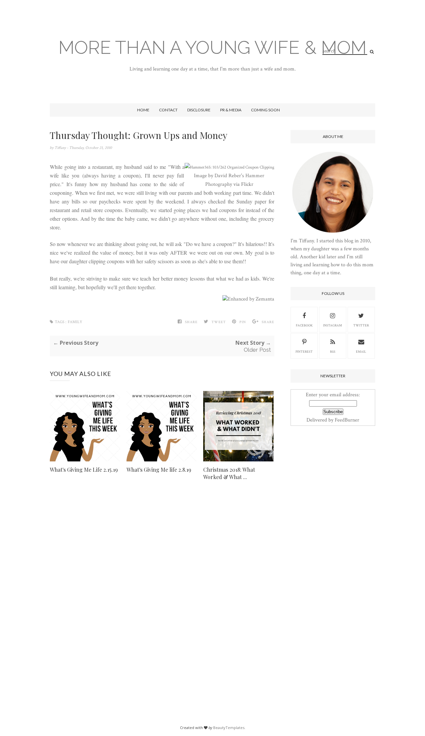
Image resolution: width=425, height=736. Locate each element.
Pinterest (304, 352)
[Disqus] (162, 590)
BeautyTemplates (228, 727)
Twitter (361, 325)
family (75, 321)
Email (361, 352)
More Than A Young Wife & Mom (212, 47)
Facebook (304, 325)
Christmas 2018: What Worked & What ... (229, 473)
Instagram (332, 325)
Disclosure (199, 109)
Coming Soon (265, 109)
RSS (332, 352)
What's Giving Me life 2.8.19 (159, 469)
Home (143, 109)
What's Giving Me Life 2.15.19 (84, 469)
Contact (168, 109)
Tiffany (60, 147)
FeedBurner (347, 420)
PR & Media (230, 109)
